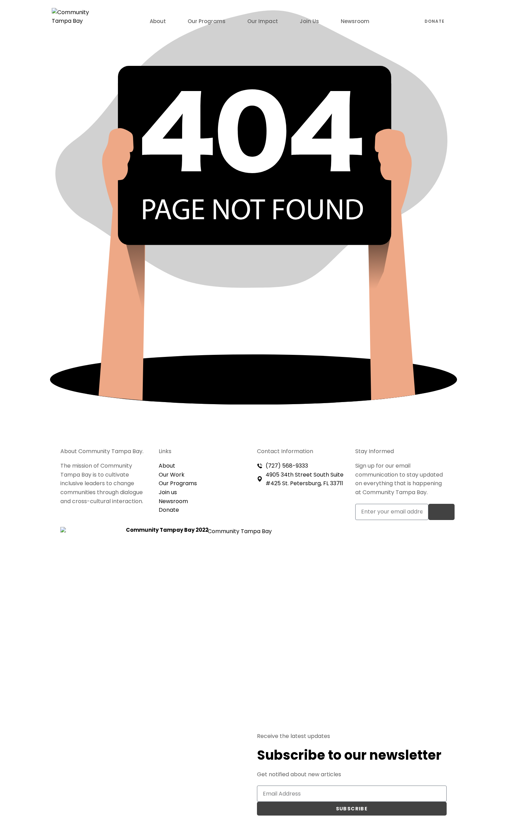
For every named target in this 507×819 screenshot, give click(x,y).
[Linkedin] (396, 555)
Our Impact (262, 21)
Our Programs (207, 21)
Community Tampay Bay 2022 (167, 529)
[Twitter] (434, 535)
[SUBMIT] (441, 512)
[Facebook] (396, 535)
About (158, 21)
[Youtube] (415, 555)
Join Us (309, 21)
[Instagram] (415, 535)
